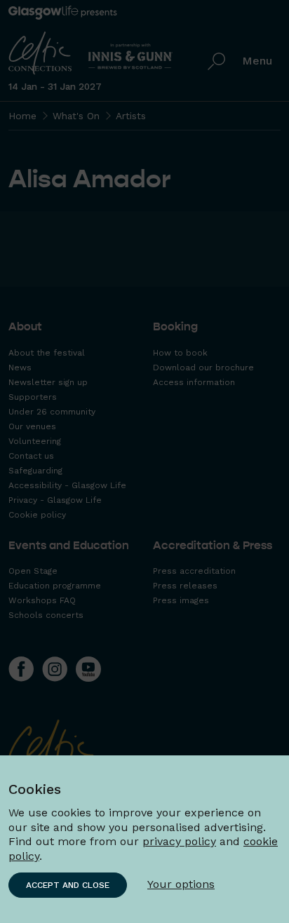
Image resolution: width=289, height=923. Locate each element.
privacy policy (179, 841)
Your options (181, 884)
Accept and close (67, 885)
